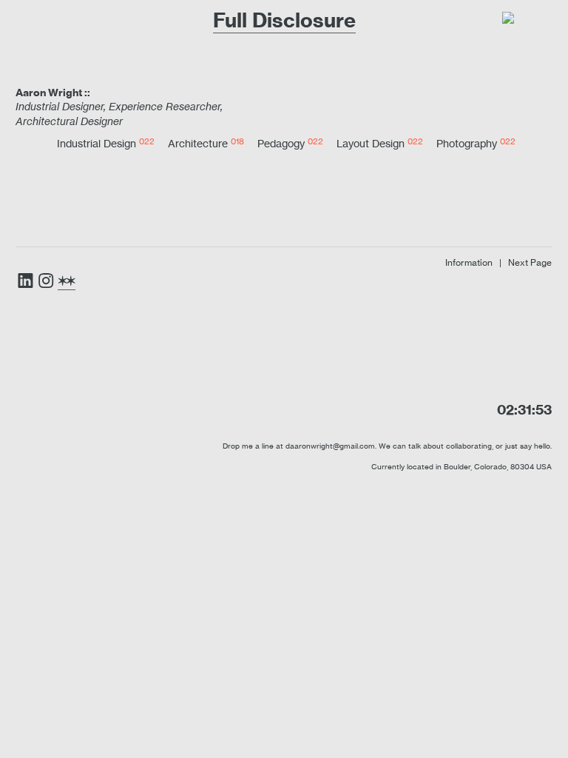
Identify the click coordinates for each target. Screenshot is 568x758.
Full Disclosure (284, 20)
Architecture (206, 144)
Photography (475, 144)
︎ (25, 280)
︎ (46, 280)
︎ (66, 280)
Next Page (530, 263)
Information (469, 263)
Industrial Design (106, 144)
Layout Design (380, 144)
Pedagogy (290, 144)
